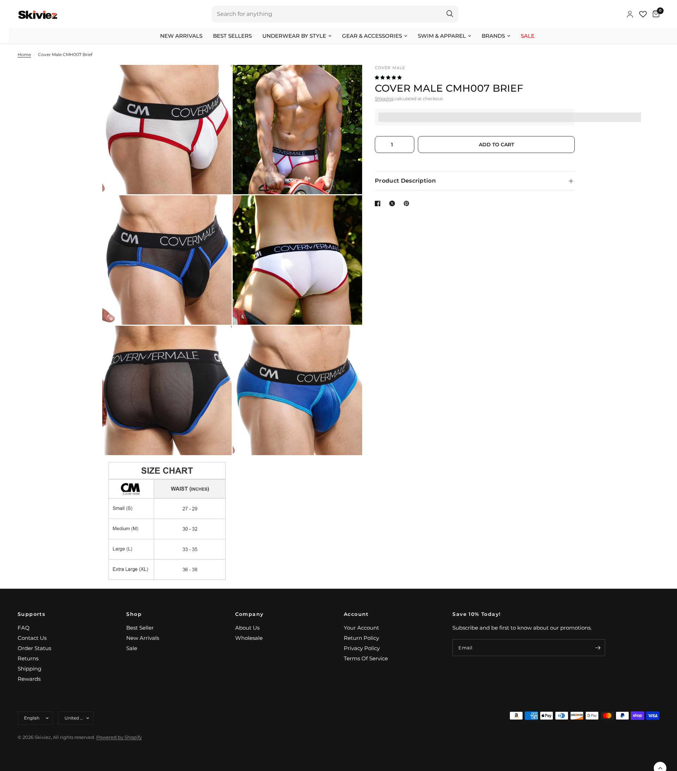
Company (249, 614)
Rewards (29, 678)
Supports (31, 614)
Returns (28, 658)
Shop (134, 614)
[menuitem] (181, 36)
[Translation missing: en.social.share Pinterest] (408, 203)
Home (24, 54)
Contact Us (32, 638)
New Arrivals (181, 35)
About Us (247, 627)
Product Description (405, 180)
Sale (528, 35)
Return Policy (361, 638)
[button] (389, 77)
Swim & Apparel (442, 35)
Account (356, 614)
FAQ (24, 627)
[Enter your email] (598, 647)
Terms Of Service (366, 658)
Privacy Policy (362, 648)
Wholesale (249, 638)
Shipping (384, 98)
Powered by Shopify (119, 737)
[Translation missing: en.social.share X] (393, 203)
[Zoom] (217, 79)
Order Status (34, 648)
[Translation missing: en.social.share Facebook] (379, 203)
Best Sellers (232, 35)
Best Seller (140, 627)
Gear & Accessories (372, 35)
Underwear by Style (294, 35)
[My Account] (630, 14)
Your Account (361, 627)
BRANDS (493, 35)
